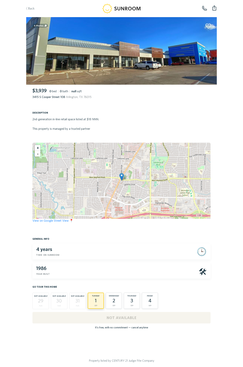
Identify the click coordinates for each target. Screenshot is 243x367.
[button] (121, 177)
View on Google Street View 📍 (52, 220)
